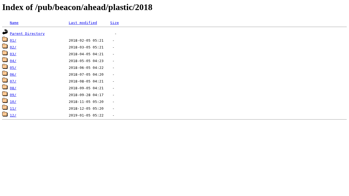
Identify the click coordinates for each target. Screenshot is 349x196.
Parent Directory (27, 34)
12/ (13, 115)
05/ (13, 68)
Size (114, 23)
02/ (13, 47)
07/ (13, 81)
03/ (13, 54)
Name (14, 23)
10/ (13, 102)
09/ (13, 95)
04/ (13, 61)
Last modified (83, 23)
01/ (13, 40)
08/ (13, 88)
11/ (13, 108)
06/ (13, 74)
